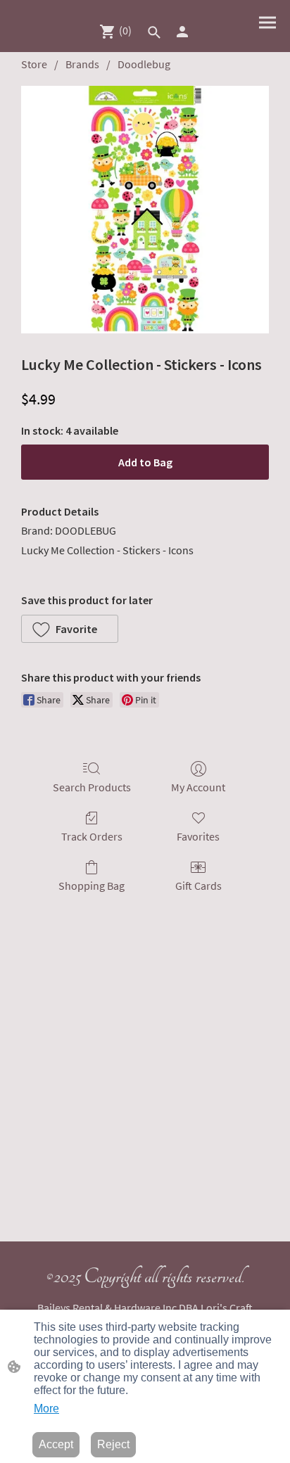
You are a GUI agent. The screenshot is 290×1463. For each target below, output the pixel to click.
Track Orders (91, 836)
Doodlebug (144, 64)
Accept (56, 1444)
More (46, 1408)
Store (34, 64)
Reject (113, 1444)
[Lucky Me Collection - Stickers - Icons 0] (145, 209)
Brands (82, 64)
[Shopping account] (182, 31)
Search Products (92, 787)
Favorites (198, 836)
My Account (198, 787)
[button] (154, 32)
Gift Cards (198, 886)
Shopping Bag (91, 886)
